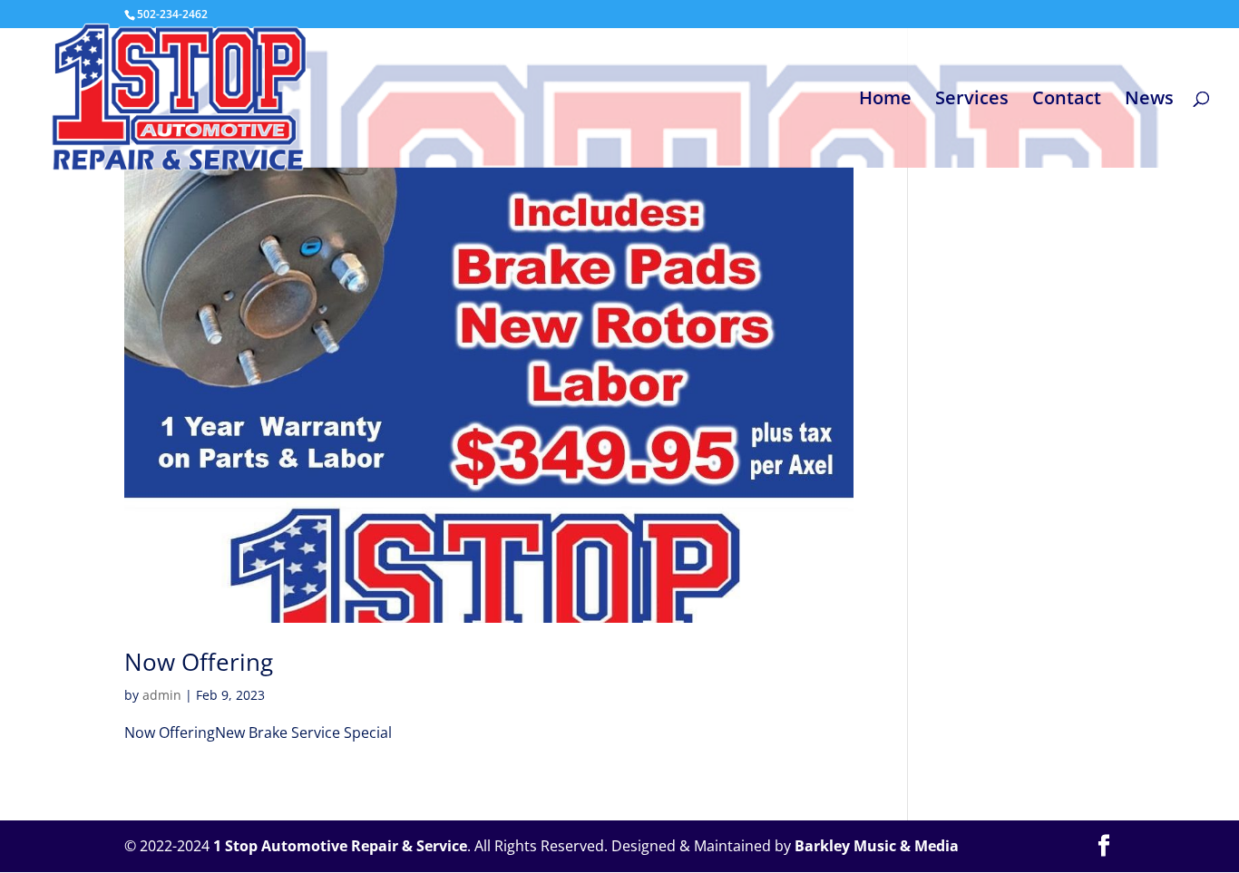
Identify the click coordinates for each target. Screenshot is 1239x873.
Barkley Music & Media (877, 846)
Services (972, 101)
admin (161, 694)
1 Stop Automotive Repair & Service (340, 846)
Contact (1066, 101)
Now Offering (198, 661)
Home (885, 101)
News (1149, 101)
